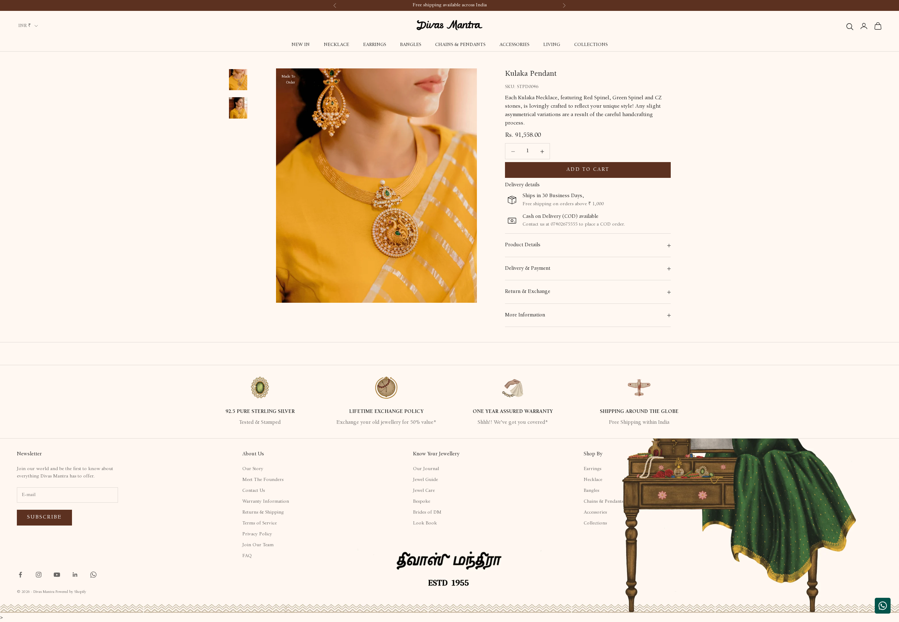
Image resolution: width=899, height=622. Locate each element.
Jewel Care (424, 490)
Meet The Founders (262, 479)
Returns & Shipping (263, 512)
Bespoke (421, 501)
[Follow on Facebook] (20, 574)
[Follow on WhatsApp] (93, 574)
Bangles (410, 44)
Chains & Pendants (460, 44)
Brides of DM (427, 512)
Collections (591, 44)
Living (551, 44)
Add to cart (587, 170)
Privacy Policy (257, 534)
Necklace (336, 44)
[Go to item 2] (238, 79)
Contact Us (253, 490)
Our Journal (426, 469)
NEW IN (300, 44)
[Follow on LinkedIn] (75, 574)
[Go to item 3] (238, 108)
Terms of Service (259, 523)
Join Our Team (258, 545)
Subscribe (44, 517)
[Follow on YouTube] (56, 574)
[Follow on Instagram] (38, 574)
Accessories (514, 44)
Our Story (252, 469)
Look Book (425, 523)
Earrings (374, 44)
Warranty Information (265, 501)
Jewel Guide (425, 479)
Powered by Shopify (70, 592)
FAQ (247, 556)
